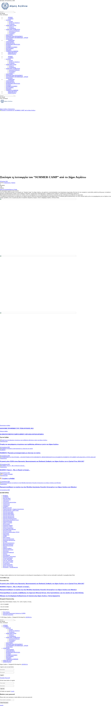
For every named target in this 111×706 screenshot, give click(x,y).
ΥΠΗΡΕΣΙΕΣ (11, 40)
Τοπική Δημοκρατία (7, 564)
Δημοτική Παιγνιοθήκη (8, 514)
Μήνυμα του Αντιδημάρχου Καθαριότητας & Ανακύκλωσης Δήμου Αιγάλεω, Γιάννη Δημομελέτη (30, 596)
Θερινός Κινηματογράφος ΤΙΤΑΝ (11, 532)
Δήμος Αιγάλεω (4, 109)
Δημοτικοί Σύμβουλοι (14, 31)
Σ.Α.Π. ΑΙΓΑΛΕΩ (7, 559)
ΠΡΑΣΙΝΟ (8, 49)
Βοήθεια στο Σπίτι (7, 507)
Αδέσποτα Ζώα (3, 441)
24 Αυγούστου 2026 (5, 447)
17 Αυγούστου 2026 (5, 481)
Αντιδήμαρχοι (12, 28)
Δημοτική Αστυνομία (8, 511)
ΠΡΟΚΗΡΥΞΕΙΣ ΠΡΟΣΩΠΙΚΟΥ (14, 36)
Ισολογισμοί (6, 533)
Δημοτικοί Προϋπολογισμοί (9, 518)
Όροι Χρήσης (6, 612)
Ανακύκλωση (6, 505)
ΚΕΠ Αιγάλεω (6, 537)
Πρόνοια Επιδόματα (8, 557)
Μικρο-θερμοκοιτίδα (8, 545)
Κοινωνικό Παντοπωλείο (9, 540)
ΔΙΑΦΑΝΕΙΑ (9, 39)
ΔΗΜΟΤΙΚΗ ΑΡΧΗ (11, 25)
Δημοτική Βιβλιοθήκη (8, 513)
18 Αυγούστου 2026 (5, 464)
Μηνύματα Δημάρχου (8, 544)
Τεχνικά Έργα (6, 563)
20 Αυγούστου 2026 (5, 455)
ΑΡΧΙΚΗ (10, 17)
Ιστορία (11, 21)
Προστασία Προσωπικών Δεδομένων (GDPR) (14, 613)
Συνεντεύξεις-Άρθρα (8, 562)
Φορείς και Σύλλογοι (8, 566)
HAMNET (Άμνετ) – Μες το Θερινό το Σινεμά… (15, 470)
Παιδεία (13, 182)
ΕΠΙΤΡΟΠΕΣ (9, 35)
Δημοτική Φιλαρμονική (8, 517)
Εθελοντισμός (6, 524)
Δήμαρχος (11, 26)
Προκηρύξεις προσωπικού (9, 556)
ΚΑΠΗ (5, 536)
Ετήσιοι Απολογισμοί (8, 528)
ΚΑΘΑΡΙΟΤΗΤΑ (10, 43)
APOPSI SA (28, 617)
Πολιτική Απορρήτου (8, 614)
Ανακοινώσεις (11, 109)
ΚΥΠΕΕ (5, 541)
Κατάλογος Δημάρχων (14, 22)
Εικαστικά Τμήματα (8, 525)
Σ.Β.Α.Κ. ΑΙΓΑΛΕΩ (8, 560)
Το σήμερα (11, 24)
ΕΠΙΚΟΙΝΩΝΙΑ (12, 54)
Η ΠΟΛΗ (8, 20)
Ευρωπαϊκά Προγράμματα (9, 529)
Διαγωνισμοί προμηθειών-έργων (11, 520)
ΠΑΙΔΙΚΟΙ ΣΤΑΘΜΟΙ (11, 47)
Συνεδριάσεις (12, 32)
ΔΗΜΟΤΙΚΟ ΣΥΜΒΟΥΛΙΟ (13, 29)
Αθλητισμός (6, 501)
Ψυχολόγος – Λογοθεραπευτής (10, 567)
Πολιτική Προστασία (8, 549)
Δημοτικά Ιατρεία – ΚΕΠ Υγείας (11, 510)
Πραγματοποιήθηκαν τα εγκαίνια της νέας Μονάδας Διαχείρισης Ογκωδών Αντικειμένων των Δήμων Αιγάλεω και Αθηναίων (38, 487)
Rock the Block (6, 498)
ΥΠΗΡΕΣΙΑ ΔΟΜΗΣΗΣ (12, 51)
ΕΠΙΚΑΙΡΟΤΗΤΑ (12, 52)
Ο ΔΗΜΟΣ (10, 18)
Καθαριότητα (6, 534)
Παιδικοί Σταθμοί (7, 548)
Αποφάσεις (11, 33)
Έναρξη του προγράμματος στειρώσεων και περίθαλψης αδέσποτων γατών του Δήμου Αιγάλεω (29, 444)
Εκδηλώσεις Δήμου (7, 526)
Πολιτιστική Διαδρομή (8, 552)
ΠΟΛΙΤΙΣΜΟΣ (10, 48)
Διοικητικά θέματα (7, 521)
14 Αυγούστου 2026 (5, 490)
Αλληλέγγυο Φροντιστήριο (9, 502)
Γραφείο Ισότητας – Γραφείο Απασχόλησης (13, 509)
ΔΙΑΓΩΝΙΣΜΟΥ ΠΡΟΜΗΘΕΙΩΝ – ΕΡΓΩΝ (17, 37)
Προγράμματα (6, 555)
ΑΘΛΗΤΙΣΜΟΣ (10, 41)
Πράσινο (5, 553)
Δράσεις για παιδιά (7, 522)
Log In (12, 691)
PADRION (2, 450)
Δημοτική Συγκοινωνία (8, 515)
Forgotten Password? (5, 677)
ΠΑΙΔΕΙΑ (8, 45)
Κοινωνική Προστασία (8, 539)
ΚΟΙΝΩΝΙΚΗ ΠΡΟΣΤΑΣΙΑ (13, 44)
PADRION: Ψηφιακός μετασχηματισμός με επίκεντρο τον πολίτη (20, 453)
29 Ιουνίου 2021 (4, 181)
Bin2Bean (5, 495)
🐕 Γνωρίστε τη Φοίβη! (7, 478)
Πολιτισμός (6, 551)
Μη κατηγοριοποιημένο (8, 543)
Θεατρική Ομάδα (7, 530)
